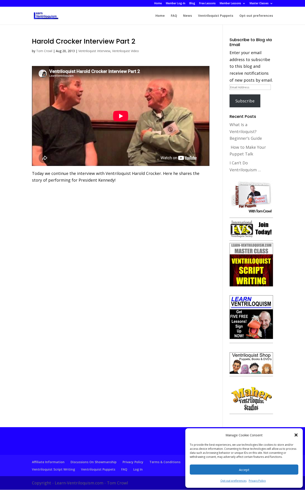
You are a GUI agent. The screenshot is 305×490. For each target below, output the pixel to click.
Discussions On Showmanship (94, 462)
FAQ (174, 16)
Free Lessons (207, 3)
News (187, 16)
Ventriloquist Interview (94, 51)
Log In (138, 469)
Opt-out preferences (233, 481)
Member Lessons (230, 3)
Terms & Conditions (164, 462)
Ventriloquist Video (125, 51)
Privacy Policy (257, 481)
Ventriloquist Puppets (215, 16)
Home (158, 3)
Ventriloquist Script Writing (53, 469)
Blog (192, 3)
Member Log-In (175, 3)
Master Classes (259, 3)
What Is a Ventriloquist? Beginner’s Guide (246, 131)
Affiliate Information (48, 462)
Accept (244, 469)
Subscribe (245, 101)
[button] (296, 435)
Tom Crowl (44, 51)
